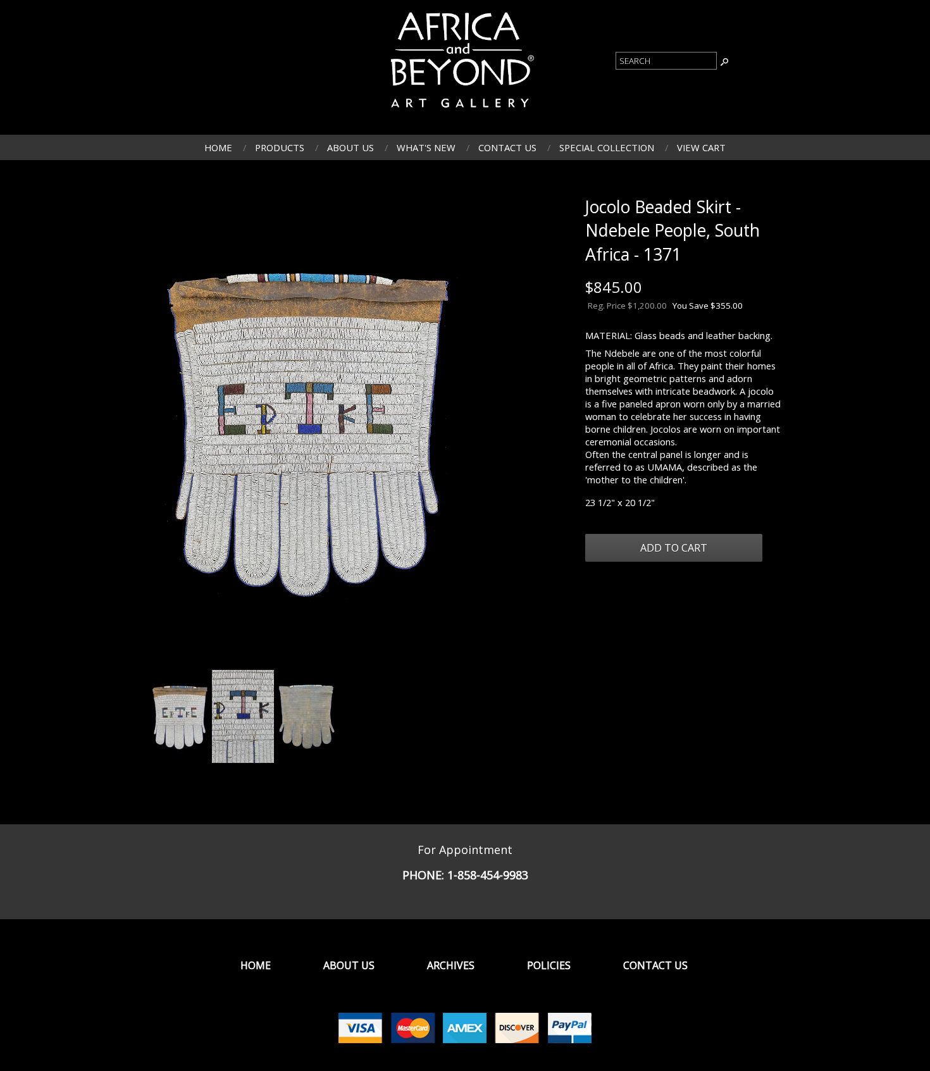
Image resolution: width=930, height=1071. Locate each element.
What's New (426, 147)
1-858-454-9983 (487, 874)
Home (218, 147)
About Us (350, 147)
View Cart (701, 147)
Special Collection (606, 147)
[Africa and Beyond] (460, 111)
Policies (549, 965)
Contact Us (507, 147)
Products (279, 147)
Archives (450, 965)
